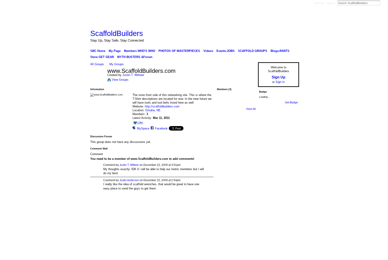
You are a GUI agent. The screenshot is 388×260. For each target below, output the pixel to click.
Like (140, 122)
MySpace (143, 128)
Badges (248, 207)
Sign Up (319, 3)
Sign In (330, 3)
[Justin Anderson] (236, 103)
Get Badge (291, 102)
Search (384, 3)
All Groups (97, 64)
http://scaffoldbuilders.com (162, 106)
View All (251, 109)
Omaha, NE (153, 110)
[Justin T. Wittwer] (97, 80)
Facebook (161, 128)
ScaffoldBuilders (116, 33)
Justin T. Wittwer (133, 75)
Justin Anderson (129, 180)
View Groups (120, 79)
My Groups (116, 64)
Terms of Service (289, 207)
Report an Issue (266, 207)
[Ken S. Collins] (224, 103)
